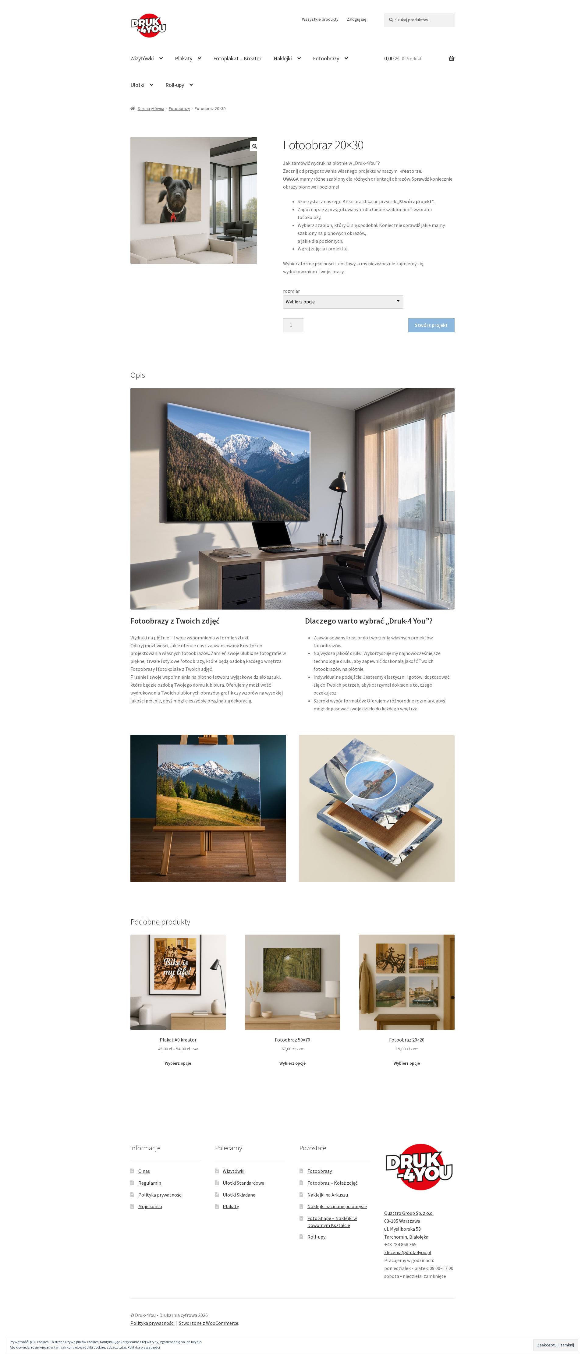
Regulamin (149, 1183)
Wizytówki (142, 58)
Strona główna (151, 108)
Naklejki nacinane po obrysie (337, 1206)
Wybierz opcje (178, 1063)
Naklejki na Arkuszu (327, 1195)
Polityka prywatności (160, 1195)
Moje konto (150, 1206)
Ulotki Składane (239, 1195)
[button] (255, 146)
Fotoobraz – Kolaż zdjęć (332, 1183)
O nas (144, 1171)
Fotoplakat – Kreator (237, 58)
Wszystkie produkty (320, 19)
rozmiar (291, 291)
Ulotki (137, 84)
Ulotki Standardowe (243, 1183)
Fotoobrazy (326, 58)
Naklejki (283, 58)
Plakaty (183, 58)
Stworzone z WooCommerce (208, 1323)
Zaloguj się (356, 19)
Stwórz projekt (431, 325)
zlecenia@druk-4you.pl (407, 1252)
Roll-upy (174, 84)
